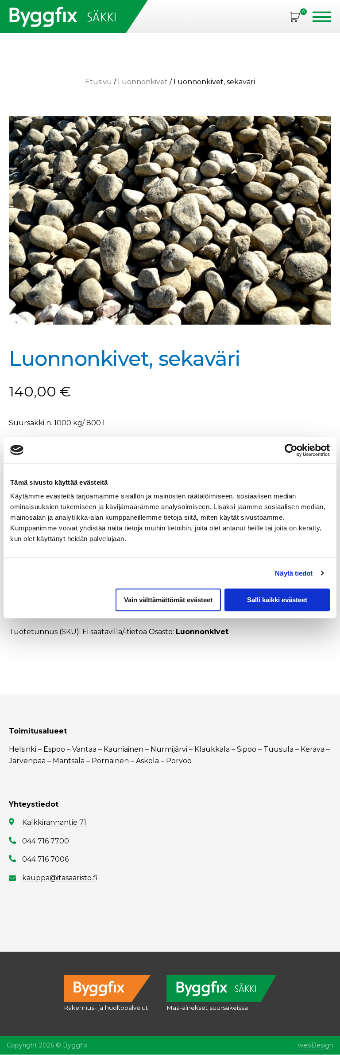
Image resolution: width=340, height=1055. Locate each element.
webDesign (315, 1045)
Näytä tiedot (294, 573)
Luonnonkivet (143, 82)
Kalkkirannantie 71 (54, 822)
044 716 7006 (45, 859)
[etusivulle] (74, 16)
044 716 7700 (45, 841)
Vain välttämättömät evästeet (168, 600)
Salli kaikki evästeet (277, 600)
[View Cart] (295, 16)
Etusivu (98, 82)
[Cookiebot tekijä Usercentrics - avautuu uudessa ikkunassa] (291, 450)
